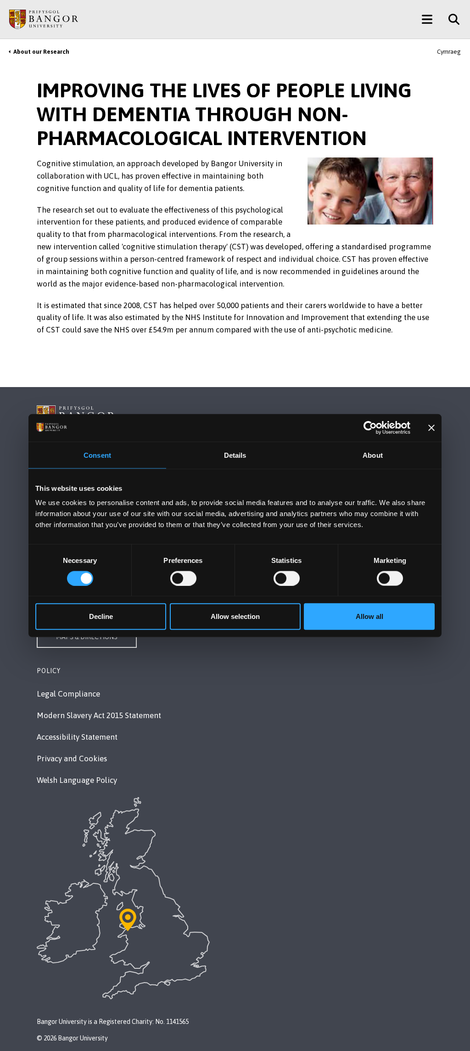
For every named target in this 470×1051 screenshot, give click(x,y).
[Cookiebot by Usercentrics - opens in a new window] (370, 427)
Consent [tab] (97, 455)
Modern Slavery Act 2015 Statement (99, 715)
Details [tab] (235, 455)
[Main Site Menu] (427, 19)
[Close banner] (431, 427)
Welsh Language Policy (77, 780)
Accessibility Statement (77, 737)
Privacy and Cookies (72, 758)
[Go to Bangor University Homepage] (43, 19)
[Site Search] (450, 19)
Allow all (369, 616)
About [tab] (373, 455)
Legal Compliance (68, 693)
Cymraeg (449, 52)
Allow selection (235, 616)
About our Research (41, 51)
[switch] (183, 578)
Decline (101, 616)
